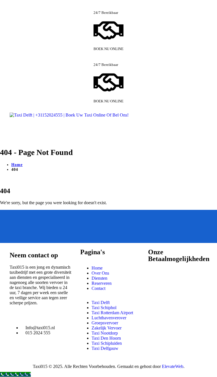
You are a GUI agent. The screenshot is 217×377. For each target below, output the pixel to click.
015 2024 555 (37, 332)
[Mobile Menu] (13, 131)
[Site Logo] (69, 115)
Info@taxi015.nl (40, 327)
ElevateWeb (172, 366)
